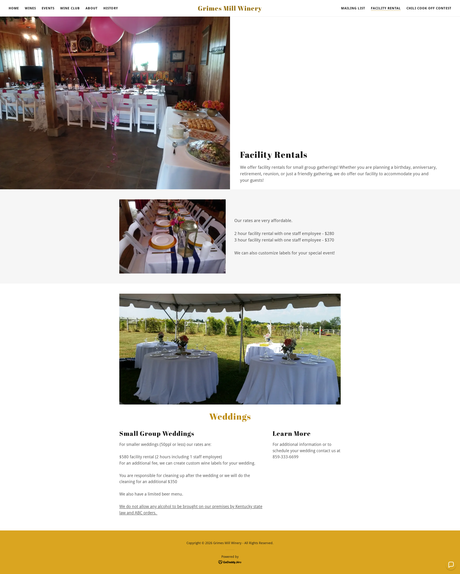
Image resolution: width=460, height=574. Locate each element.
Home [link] (14, 8)
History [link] (110, 8)
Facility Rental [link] (386, 8)
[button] (451, 565)
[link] (230, 9)
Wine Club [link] (70, 8)
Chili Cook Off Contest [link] (428, 8)
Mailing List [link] (353, 8)
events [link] (48, 8)
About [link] (92, 8)
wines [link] (30, 8)
